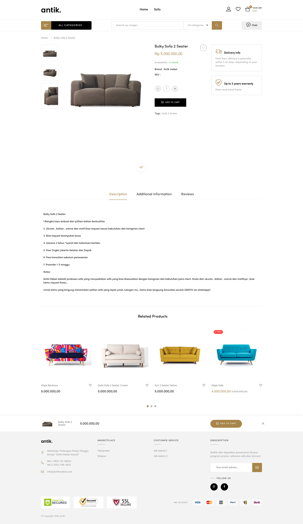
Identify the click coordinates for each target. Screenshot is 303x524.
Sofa (157, 9)
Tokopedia (104, 451)
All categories (196, 25)
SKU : (157, 75)
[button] (253, 9)
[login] (228, 10)
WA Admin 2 (160, 456)
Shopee (102, 456)
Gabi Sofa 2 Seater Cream (113, 385)
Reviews (187, 194)
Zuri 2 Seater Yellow (166, 385)
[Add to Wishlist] (203, 48)
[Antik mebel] (47, 441)
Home (144, 9)
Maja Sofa (217, 385)
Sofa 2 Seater (169, 113)
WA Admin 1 (160, 451)
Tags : (158, 113)
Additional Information (154, 194)
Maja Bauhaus (49, 385)
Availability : (162, 62)
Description (118, 194)
